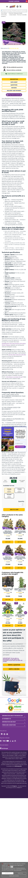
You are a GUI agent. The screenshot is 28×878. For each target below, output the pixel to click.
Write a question (14, 665)
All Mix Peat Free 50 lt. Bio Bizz (17, 354)
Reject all (20, 873)
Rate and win (5, 48)
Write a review (14, 669)
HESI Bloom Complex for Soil (14, 377)
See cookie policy (17, 870)
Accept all (7, 873)
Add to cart (14, 509)
